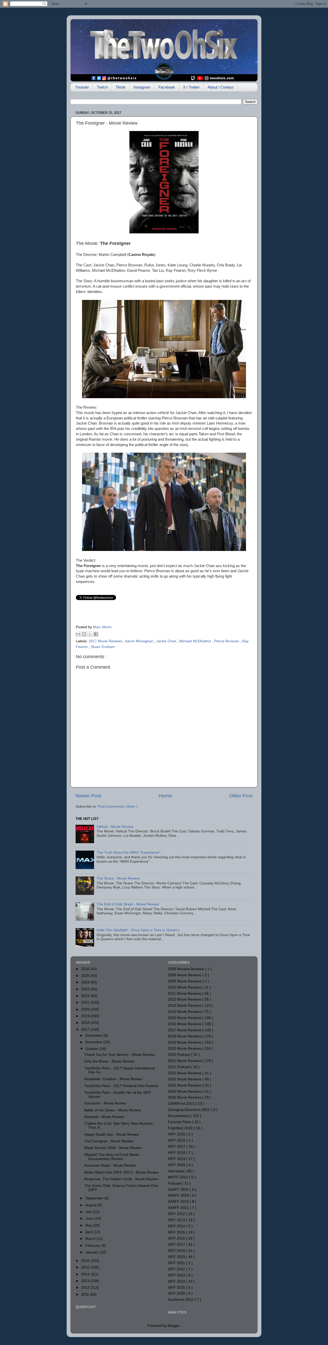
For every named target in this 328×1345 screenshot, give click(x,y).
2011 (85, 1294)
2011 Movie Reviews (185, 993)
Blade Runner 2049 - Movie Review (113, 1148)
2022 (85, 996)
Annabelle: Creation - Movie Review (113, 1079)
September (94, 1198)
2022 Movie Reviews (185, 1073)
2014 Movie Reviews (185, 1012)
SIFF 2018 (177, 1251)
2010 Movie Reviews (185, 987)
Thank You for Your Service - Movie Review (119, 1055)
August (91, 1205)
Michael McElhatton (195, 641)
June (89, 1218)
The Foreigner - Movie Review (109, 1141)
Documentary (179, 1116)
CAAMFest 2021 (182, 1103)
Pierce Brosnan (227, 641)
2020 (85, 1009)
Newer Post (88, 795)
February (93, 1246)
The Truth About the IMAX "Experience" (128, 852)
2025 (85, 976)
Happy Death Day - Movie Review (111, 1134)
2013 (85, 1281)
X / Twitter (191, 87)
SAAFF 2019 (179, 1201)
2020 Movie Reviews (185, 1048)
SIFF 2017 (177, 1244)
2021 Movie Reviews (185, 1061)
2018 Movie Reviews (185, 1036)
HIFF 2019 (177, 1159)
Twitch (102, 87)
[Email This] (78, 634)
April (89, 1232)
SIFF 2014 (177, 1226)
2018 (85, 1023)
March (91, 1239)
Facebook (166, 87)
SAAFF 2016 (179, 1189)
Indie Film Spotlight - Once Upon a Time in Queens (138, 930)
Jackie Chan (166, 641)
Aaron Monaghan (139, 641)
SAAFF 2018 (179, 1195)
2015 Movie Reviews (185, 1018)
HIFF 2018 (177, 1153)
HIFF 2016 (177, 1140)
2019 (85, 1016)
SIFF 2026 (177, 1293)
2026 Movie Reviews (185, 1097)
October (92, 1049)
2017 (85, 1030)
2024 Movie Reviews (185, 1085)
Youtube (82, 87)
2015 (85, 1267)
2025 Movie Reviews (185, 1091)
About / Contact (220, 87)
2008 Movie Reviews (185, 975)
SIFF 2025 (177, 1287)
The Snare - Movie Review (118, 878)
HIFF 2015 (177, 1134)
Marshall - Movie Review (104, 1117)
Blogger (174, 1326)
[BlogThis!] (84, 634)
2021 (85, 1002)
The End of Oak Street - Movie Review (128, 904)
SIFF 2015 (177, 1232)
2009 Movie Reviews (185, 981)
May (89, 1225)
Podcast (175, 1183)
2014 (85, 1274)
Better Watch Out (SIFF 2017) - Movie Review (121, 1172)
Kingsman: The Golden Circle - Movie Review (121, 1179)
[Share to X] (90, 634)
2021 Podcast (179, 1067)
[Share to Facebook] (95, 634)
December (94, 1035)
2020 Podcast (179, 1055)
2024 (85, 982)
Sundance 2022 (181, 1299)
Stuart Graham (103, 647)
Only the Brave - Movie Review (109, 1061)
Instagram (142, 87)
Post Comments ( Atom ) (118, 806)
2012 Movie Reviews (185, 999)
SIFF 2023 (177, 1275)
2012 (85, 1287)
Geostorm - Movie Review (105, 1103)
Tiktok (121, 87)
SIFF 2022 (177, 1269)
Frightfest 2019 (180, 1128)
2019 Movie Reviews (185, 1042)
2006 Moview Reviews (186, 969)
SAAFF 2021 (179, 1208)
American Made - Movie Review (110, 1165)
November (94, 1042)
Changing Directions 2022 (189, 1110)
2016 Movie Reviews (185, 1024)
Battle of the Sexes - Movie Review (112, 1110)
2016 (85, 1261)
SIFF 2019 (177, 1257)
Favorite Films (180, 1122)
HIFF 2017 (177, 1146)
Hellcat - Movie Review (115, 827)
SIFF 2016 (177, 1238)
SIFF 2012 (177, 1214)
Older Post (240, 795)
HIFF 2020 (177, 1165)
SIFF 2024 (177, 1281)
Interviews (176, 1171)
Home (165, 795)
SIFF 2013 (177, 1220)
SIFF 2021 (177, 1263)
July (89, 1212)
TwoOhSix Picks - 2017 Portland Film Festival (121, 1086)
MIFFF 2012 (178, 1177)
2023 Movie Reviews (185, 1079)
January (92, 1252)
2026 (85, 969)
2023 (85, 989)
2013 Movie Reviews (185, 1005)
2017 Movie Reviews (106, 641)
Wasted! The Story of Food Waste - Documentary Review (112, 1157)
